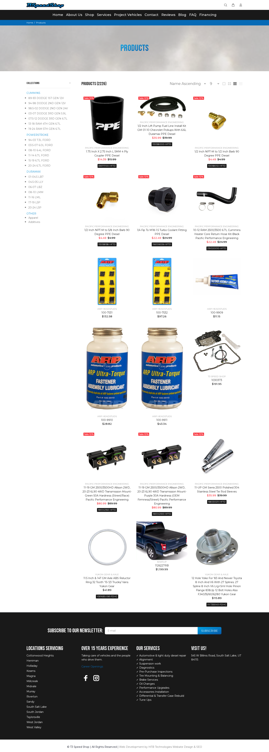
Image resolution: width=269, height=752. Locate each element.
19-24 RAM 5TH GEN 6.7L (44, 128)
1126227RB (162, 565)
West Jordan (35, 722)
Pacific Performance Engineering (107, 147)
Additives (34, 222)
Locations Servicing (45, 648)
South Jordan (35, 712)
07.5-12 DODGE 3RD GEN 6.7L (47, 118)
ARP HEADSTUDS (107, 308)
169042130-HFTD (162, 513)
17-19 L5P (34, 202)
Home (30, 22)
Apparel (33, 217)
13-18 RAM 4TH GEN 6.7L (44, 123)
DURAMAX (34, 171)
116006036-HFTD (162, 244)
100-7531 (107, 312)
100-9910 (107, 420)
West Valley (34, 727)
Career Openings (92, 666)
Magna (31, 676)
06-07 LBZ (35, 187)
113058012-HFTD (217, 165)
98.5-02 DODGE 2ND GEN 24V (48, 108)
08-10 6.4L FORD (39, 150)
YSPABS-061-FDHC (107, 596)
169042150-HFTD (107, 509)
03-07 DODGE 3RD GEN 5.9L (47, 113)
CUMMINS (33, 93)
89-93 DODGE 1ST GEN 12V (46, 98)
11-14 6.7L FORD (38, 155)
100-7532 (162, 312)
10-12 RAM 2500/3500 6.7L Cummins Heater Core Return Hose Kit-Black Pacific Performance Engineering (216, 234)
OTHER (31, 213)
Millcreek (32, 681)
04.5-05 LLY (35, 182)
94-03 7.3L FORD (39, 140)
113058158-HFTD (107, 244)
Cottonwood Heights (40, 655)
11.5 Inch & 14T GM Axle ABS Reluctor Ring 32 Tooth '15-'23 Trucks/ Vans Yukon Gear (106, 582)
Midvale (31, 686)
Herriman (33, 660)
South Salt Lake (37, 706)
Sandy (30, 701)
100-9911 (161, 420)
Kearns (31, 671)
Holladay (32, 665)
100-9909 (217, 312)
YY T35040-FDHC (216, 604)
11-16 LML (34, 197)
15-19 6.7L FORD (38, 160)
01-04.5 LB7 (36, 176)
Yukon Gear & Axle (107, 574)
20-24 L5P (34, 207)
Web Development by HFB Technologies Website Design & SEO (160, 747)
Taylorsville (33, 717)
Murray (31, 691)
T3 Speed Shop (217, 376)
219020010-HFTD (216, 248)
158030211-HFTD (217, 501)
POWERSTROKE (37, 135)
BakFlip (162, 561)
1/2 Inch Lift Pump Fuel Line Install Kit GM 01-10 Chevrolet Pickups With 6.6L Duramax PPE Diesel (161, 130)
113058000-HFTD (161, 144)
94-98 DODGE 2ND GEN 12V (47, 103)
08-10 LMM (35, 192)
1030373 (216, 380)
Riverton (32, 696)
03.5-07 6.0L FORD (40, 145)
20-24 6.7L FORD (39, 165)
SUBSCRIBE (209, 630)
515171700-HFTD (107, 165)
